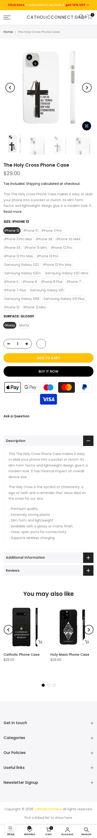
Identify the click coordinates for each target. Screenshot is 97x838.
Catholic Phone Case (22, 654)
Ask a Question (16, 416)
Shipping (33, 183)
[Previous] (10, 87)
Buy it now (48, 371)
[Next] (87, 87)
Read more (13, 211)
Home (8, 32)
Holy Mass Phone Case (69, 654)
